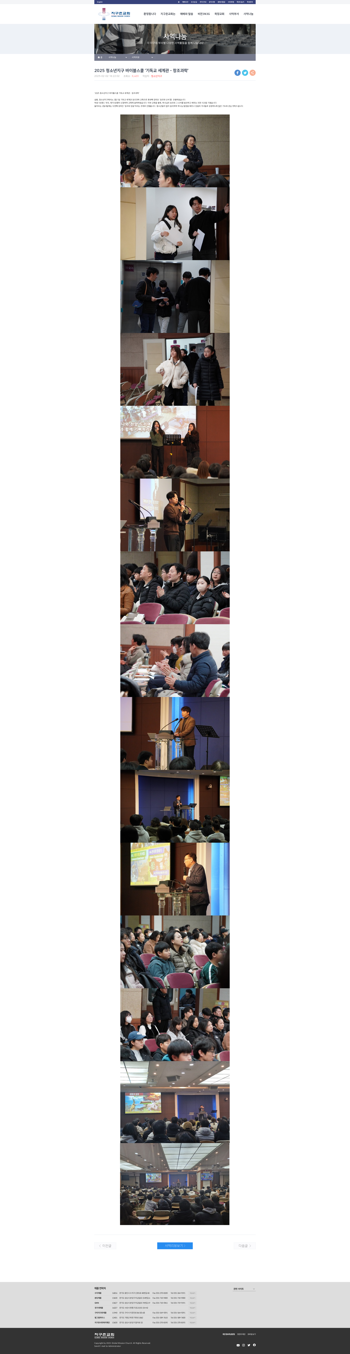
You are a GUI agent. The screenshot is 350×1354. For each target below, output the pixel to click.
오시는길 (194, 2)
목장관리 (250, 2)
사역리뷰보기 (170, 1246)
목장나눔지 (240, 2)
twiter (248, 1345)
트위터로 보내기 (245, 73)
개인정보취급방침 (228, 1334)
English (100, 2)
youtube (238, 1345)
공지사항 (212, 2)
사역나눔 (248, 13)
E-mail (102, 1346)
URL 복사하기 (253, 73)
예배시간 (185, 2)
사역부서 (234, 13)
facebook (254, 1345)
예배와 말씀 (186, 13)
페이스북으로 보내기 (237, 73)
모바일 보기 (252, 1334)
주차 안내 (203, 2)
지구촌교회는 (168, 13)
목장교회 (219, 13)
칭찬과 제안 (241, 1334)
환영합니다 (150, 13)
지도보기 (192, 1293)
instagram (243, 1345)
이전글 (102, 1246)
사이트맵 (231, 2)
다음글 (241, 1246)
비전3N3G (204, 13)
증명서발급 (221, 2)
